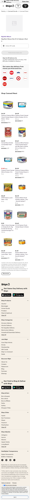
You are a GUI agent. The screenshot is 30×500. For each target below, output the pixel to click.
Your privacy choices (11, 485)
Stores (3, 345)
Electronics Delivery (7, 330)
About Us (4, 362)
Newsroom (4, 366)
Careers (3, 364)
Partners (4, 371)
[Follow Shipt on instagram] (6, 460)
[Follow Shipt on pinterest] (10, 460)
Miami (3, 420)
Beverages (4, 306)
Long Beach (5, 444)
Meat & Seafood (6, 313)
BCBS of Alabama (7, 456)
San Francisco (5, 418)
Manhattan (5, 425)
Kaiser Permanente (7, 454)
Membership (5, 347)
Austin (3, 415)
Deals (3, 354)
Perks (3, 403)
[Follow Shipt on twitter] (14, 460)
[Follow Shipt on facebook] (2, 460)
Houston (4, 422)
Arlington (4, 435)
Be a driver (4, 398)
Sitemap (4, 373)
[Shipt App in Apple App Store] (6, 295)
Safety (3, 405)
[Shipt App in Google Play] (18, 295)
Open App (25, 1)
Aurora (3, 437)
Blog (2, 369)
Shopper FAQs (5, 408)
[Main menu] (3, 6)
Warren (3, 439)
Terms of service (5, 482)
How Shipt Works (6, 342)
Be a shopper (5, 396)
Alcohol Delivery (6, 325)
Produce (3, 310)
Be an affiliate (5, 401)
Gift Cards (4, 349)
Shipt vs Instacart (7, 352)
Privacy (14, 482)
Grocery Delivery (6, 323)
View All (3, 315)
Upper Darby (5, 442)
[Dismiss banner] (2, 1)
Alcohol (3, 303)
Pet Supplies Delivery (7, 327)
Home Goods (5, 308)
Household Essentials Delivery (10, 332)
